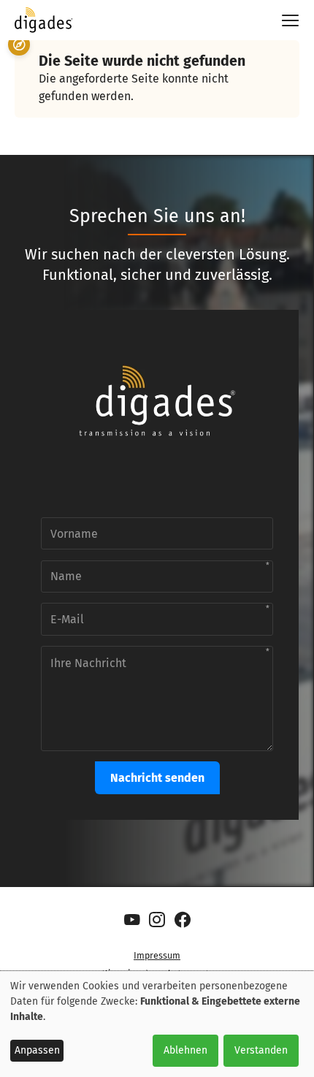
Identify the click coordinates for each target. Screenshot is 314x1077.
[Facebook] (182, 919)
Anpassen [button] (37, 1050)
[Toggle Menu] (284, 20)
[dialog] (157, 1024)
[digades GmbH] (44, 27)
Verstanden (261, 1050)
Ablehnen (185, 1050)
